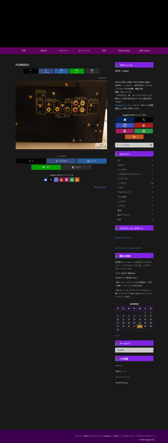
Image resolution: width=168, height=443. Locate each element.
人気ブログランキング (123, 237)
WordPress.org (122, 383)
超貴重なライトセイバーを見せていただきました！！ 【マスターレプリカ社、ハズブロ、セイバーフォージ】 (133, 265)
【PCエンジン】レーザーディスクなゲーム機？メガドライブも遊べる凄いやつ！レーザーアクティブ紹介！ (133, 293)
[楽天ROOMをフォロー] (66, 179)
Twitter (116, 436)
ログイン (119, 366)
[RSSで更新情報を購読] (77, 179)
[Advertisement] (141, 405)
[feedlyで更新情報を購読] (72, 179)
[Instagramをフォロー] (56, 179)
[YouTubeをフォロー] (61, 179)
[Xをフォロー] (51, 179)
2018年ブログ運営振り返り (126, 278)
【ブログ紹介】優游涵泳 (125, 273)
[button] (92, 71)
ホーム (79, 436)
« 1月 (117, 335)
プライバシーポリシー (146, 436)
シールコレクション (128, 436)
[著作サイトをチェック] (45, 179)
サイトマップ (96, 436)
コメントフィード (123, 377)
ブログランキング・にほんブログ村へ (128, 248)
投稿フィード (121, 371)
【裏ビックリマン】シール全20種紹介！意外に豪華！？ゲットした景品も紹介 (133, 284)
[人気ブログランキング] (120, 234)
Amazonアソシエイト (124, 105)
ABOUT (86, 436)
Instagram (107, 436)
